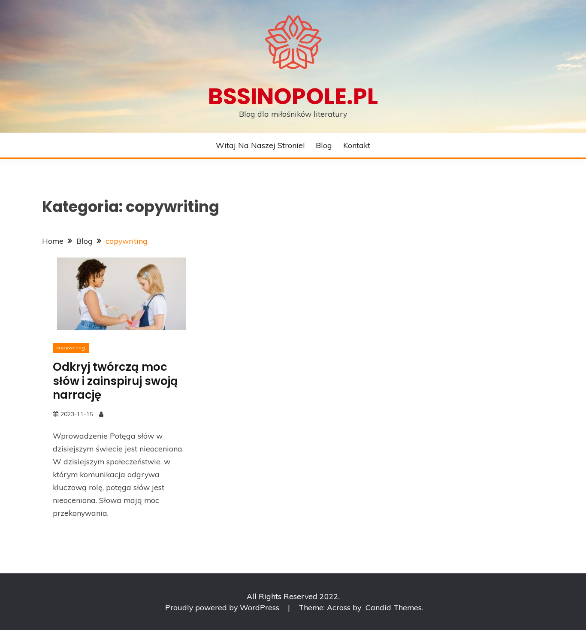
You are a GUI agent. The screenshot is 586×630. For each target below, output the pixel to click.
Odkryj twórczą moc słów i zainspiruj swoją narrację (115, 381)
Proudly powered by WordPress (223, 607)
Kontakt (356, 145)
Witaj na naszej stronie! (260, 145)
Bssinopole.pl (293, 96)
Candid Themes (393, 607)
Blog (324, 145)
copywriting (70, 347)
